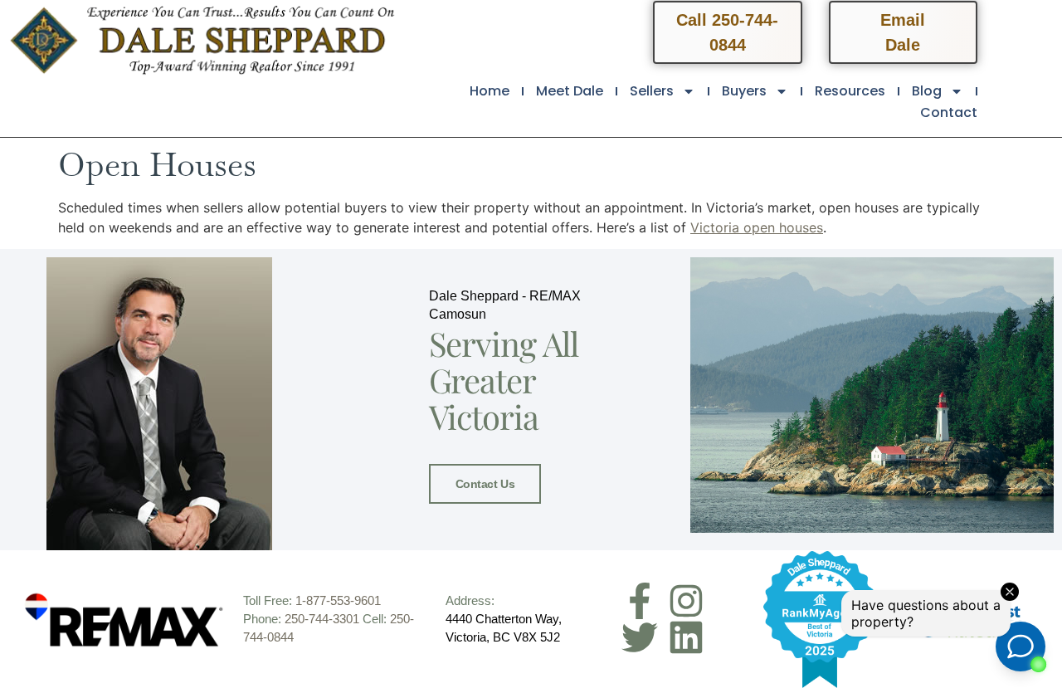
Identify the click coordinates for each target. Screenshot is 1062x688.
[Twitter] (639, 637)
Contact (948, 112)
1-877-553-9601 (338, 600)
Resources (850, 90)
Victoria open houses (756, 227)
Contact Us (485, 483)
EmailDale (902, 32)
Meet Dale (569, 90)
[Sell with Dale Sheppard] (819, 619)
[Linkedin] (686, 637)
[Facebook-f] (639, 601)
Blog (927, 90)
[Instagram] (686, 601)
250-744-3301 (322, 619)
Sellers (652, 90)
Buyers (744, 90)
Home (489, 90)
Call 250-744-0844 (727, 32)
